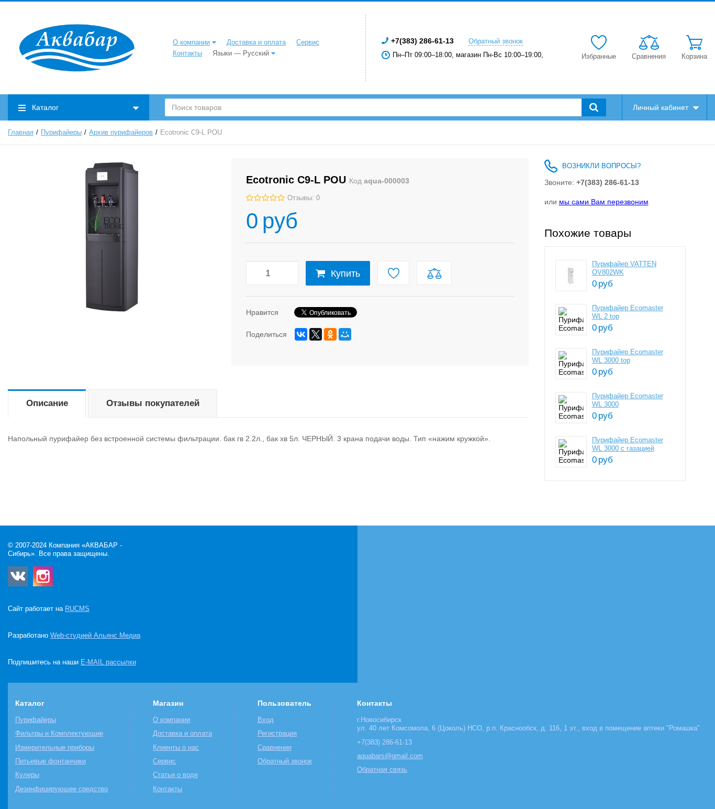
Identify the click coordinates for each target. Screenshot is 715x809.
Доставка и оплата (256, 42)
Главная (20, 132)
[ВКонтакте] (301, 334)
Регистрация (277, 733)
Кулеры (27, 775)
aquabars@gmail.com (390, 756)
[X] (315, 334)
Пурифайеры (61, 132)
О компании (191, 42)
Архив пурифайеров (121, 132)
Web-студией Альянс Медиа (95, 635)
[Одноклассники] (330, 334)
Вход (266, 720)
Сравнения (275, 747)
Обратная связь (382, 769)
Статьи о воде (175, 775)
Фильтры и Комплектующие (59, 733)
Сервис (307, 42)
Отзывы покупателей (152, 403)
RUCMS (77, 609)
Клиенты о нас (176, 747)
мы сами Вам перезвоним (604, 202)
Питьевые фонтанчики (50, 761)
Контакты (187, 53)
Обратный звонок (495, 41)
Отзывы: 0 (303, 198)
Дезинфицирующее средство (61, 789)
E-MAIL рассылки (108, 662)
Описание (47, 403)
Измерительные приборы (54, 747)
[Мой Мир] (345, 334)
